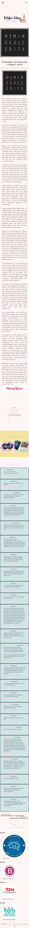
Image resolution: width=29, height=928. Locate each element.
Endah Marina (8, 523)
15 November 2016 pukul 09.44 (13, 531)
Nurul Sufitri (7, 759)
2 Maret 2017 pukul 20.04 (11, 721)
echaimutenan (8, 493)
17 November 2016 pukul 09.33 (13, 659)
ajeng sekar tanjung (10, 645)
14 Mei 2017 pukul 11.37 (10, 770)
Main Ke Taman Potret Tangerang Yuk (12, 816)
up (14, 926)
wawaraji (6, 505)
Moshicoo (25, 924)
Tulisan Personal (16, 415)
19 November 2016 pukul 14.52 (13, 687)
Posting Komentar (5, 812)
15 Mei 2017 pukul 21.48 (10, 780)
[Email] (8, 421)
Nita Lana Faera (8, 737)
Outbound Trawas (9, 727)
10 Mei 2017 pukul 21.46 (11, 731)
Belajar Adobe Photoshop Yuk (19, 818)
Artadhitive (7, 681)
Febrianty (14, 410)
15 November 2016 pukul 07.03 (13, 499)
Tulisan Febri (4, 924)
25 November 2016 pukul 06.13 (13, 698)
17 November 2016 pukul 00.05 (13, 589)
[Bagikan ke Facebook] (8, 419)
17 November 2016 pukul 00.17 (13, 600)
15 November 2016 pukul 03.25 (13, 487)
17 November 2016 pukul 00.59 (13, 639)
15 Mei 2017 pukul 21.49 (10, 793)
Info (9, 415)
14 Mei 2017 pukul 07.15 (11, 753)
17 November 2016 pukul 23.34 (13, 675)
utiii (5, 470)
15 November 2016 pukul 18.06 (13, 548)
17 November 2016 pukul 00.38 (13, 625)
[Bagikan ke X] (21, 419)
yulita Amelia (8, 704)
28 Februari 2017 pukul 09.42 (12, 710)
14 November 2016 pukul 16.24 (13, 475)
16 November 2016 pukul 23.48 (13, 563)
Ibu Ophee (7, 481)
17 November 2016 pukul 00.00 (13, 577)
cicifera (6, 537)
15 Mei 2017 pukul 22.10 (10, 807)
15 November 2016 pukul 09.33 (13, 517)
